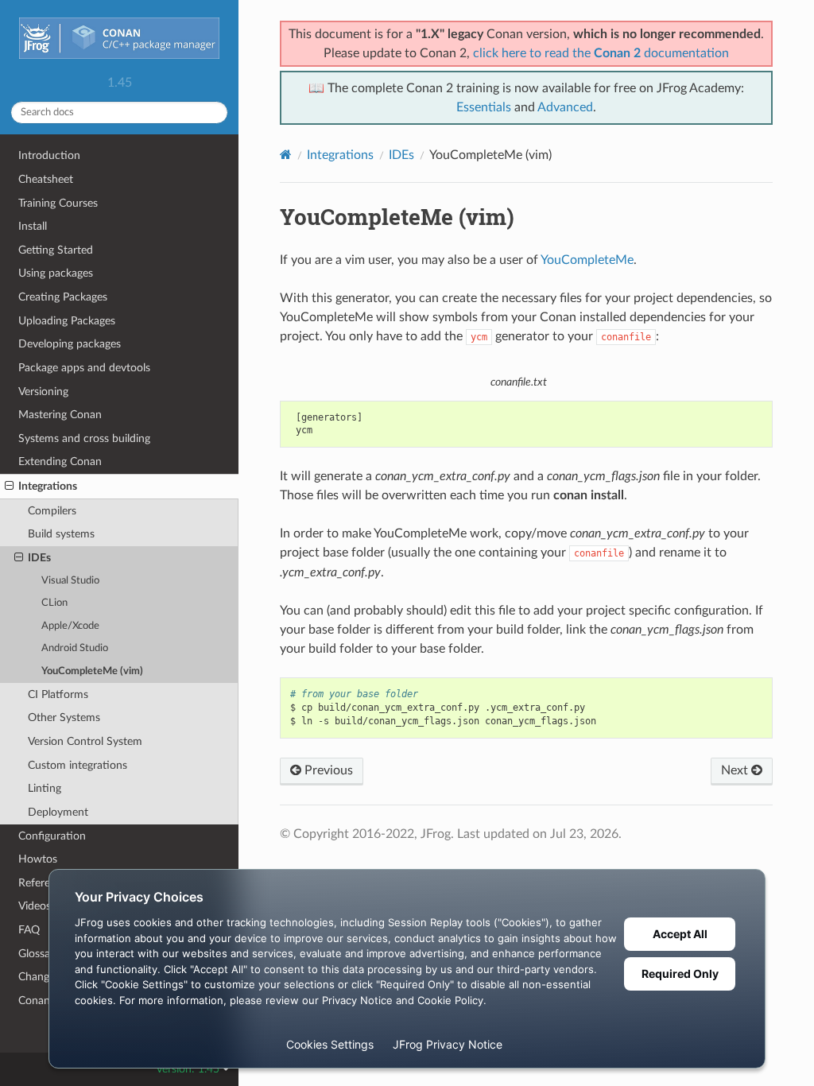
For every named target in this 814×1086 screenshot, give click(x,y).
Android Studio (74, 648)
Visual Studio (70, 581)
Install (32, 226)
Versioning (43, 392)
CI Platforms (58, 694)
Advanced (565, 107)
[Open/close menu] (9, 486)
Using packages (55, 273)
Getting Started (55, 250)
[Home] (286, 154)
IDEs (39, 558)
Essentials (483, 107)
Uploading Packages (66, 321)
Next (736, 770)
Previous (327, 770)
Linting (44, 788)
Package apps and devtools (84, 368)
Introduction (49, 155)
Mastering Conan (60, 415)
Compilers (52, 511)
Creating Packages (62, 297)
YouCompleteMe (587, 260)
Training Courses (58, 203)
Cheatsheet (45, 179)
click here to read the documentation (601, 53)
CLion (54, 603)
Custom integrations (77, 765)
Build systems (61, 534)
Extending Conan (60, 461)
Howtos (37, 859)
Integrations (47, 486)
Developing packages (69, 344)
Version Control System (85, 741)
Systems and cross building (84, 438)
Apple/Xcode (70, 626)
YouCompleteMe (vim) (92, 671)
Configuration (52, 836)
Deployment (58, 812)
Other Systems (64, 717)
